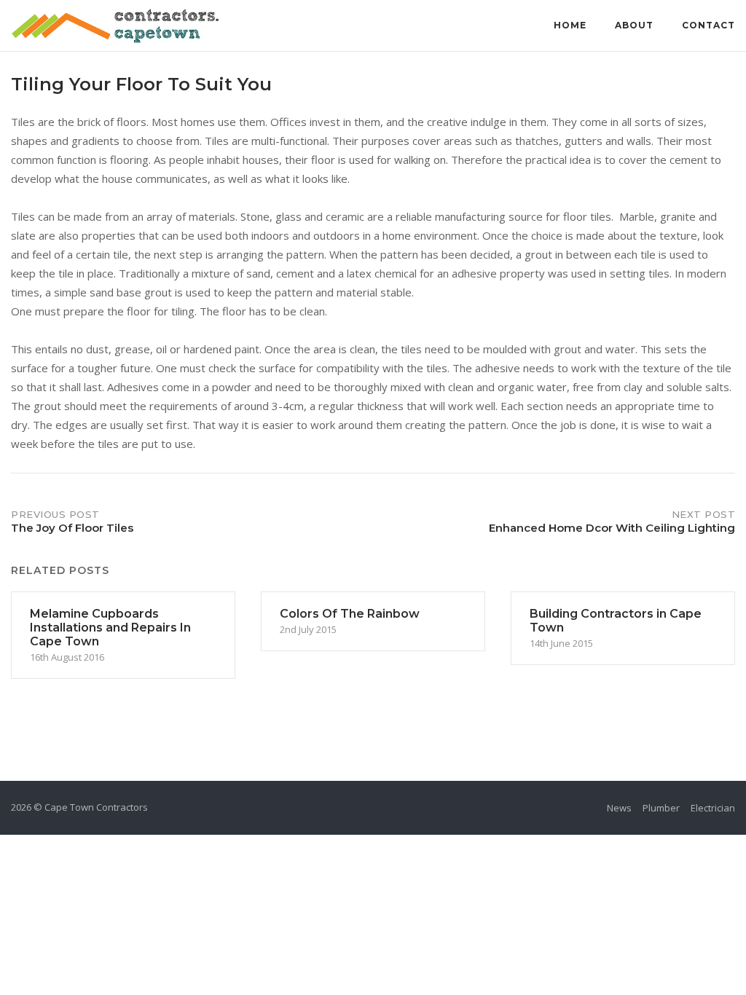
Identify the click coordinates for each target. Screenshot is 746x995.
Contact (708, 25)
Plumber (661, 807)
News (619, 807)
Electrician (713, 807)
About (634, 25)
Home (570, 25)
